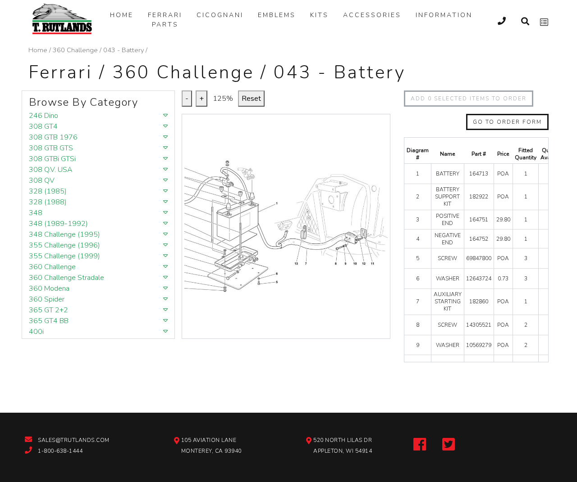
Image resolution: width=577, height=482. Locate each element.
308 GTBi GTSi (52, 159)
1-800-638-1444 (60, 451)
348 (35, 213)
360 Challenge (75, 49)
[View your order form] (544, 22)
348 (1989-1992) (58, 224)
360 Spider (46, 299)
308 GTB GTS (51, 148)
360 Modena (49, 288)
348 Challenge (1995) (64, 234)
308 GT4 (43, 126)
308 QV (42, 180)
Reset (251, 99)
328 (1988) (48, 202)
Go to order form (507, 122)
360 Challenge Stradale (66, 278)
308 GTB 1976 (53, 137)
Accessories (372, 15)
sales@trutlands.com (74, 440)
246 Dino (43, 116)
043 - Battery (123, 49)
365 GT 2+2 (48, 310)
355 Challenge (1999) (64, 256)
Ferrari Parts (165, 20)
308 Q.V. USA (51, 170)
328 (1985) (48, 191)
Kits (319, 15)
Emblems (277, 15)
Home (121, 15)
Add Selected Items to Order (469, 98)
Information (444, 15)
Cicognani (220, 15)
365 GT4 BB (49, 321)
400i (36, 332)
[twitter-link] (448, 443)
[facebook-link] (419, 443)
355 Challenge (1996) (64, 245)
